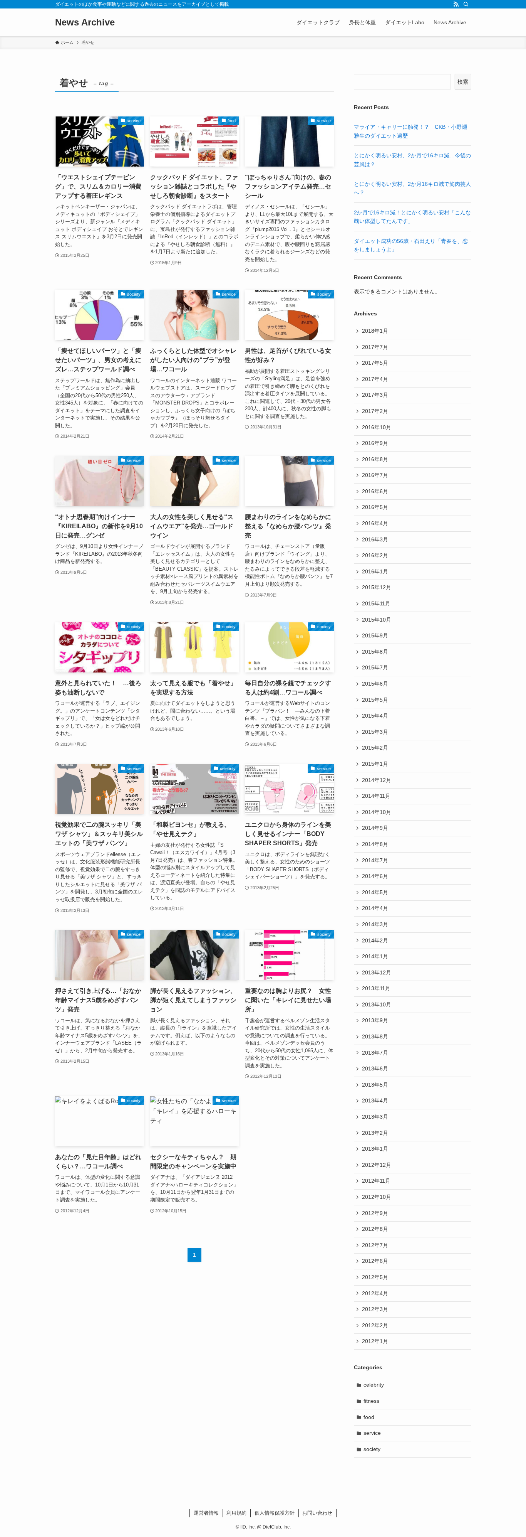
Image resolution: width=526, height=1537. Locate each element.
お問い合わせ (317, 1513)
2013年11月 (376, 988)
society (372, 1449)
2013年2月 (375, 1133)
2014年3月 (375, 924)
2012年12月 (376, 1165)
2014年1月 (375, 956)
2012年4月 (375, 1293)
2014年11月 (376, 796)
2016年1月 (375, 571)
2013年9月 (375, 1020)
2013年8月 (375, 1036)
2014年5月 (375, 892)
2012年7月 (375, 1245)
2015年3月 (375, 732)
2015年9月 (375, 635)
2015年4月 (375, 716)
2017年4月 (375, 379)
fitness (371, 1401)
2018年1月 (375, 331)
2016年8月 (375, 459)
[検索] (466, 4)
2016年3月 (375, 539)
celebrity (374, 1385)
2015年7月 (375, 667)
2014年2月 (375, 940)
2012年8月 (375, 1229)
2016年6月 (375, 491)
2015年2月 (375, 748)
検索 (462, 82)
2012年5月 (375, 1277)
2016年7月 (375, 475)
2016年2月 (375, 555)
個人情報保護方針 (275, 1513)
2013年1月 (375, 1149)
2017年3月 (375, 395)
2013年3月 (375, 1117)
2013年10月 (376, 1004)
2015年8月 (375, 652)
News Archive (85, 22)
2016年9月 (375, 443)
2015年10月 (376, 620)
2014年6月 (375, 876)
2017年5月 (375, 363)
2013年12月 (376, 972)
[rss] (456, 4)
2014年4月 (375, 908)
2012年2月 (375, 1325)
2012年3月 (375, 1309)
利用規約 (236, 1513)
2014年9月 (375, 828)
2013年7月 (375, 1053)
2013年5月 (375, 1085)
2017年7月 (375, 347)
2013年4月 (375, 1100)
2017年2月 (375, 411)
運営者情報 (206, 1513)
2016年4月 (375, 523)
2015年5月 (375, 700)
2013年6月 (375, 1068)
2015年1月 (375, 764)
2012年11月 (376, 1181)
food (369, 1417)
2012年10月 (376, 1197)
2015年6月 (375, 684)
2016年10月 (376, 427)
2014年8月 (375, 844)
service (372, 1433)
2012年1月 (375, 1341)
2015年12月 (376, 587)
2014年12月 (376, 780)
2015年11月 (376, 603)
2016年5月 (375, 507)
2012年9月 (375, 1213)
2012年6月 (375, 1261)
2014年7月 (375, 860)
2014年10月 (376, 812)
